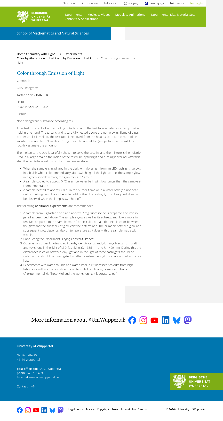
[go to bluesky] (177, 320)
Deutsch (180, 3)
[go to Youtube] (154, 320)
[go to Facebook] (132, 320)
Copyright (103, 409)
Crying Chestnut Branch (78, 239)
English (199, 3)
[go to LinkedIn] (165, 320)
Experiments (73, 14)
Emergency (133, 3)
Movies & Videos (99, 14)
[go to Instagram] (143, 320)
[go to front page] (39, 16)
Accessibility (128, 409)
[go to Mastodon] (188, 320)
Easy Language (157, 3)
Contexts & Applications (81, 19)
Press (115, 409)
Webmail (113, 3)
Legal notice (75, 409)
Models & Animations (130, 14)
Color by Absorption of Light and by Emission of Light (54, 58)
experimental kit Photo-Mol (45, 273)
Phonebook (92, 3)
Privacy (90, 409)
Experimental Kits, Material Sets (173, 14)
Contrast (71, 3)
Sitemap (143, 409)
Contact (22, 386)
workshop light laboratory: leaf (96, 273)
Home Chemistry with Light (36, 54)
